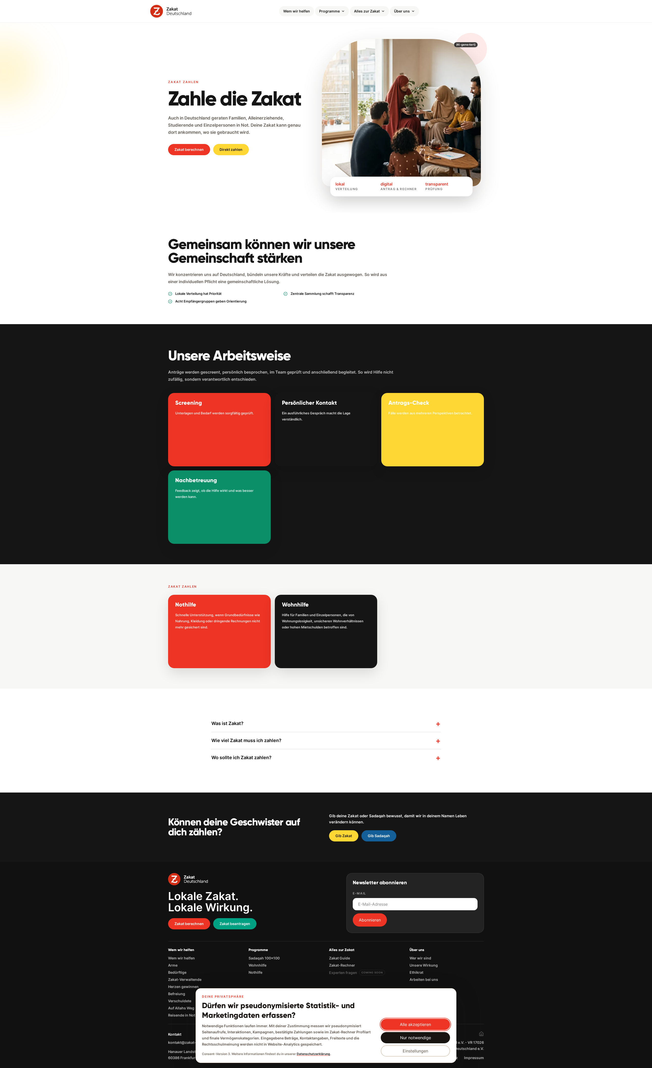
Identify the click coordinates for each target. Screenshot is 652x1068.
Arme (173, 965)
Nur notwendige (415, 1037)
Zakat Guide (339, 958)
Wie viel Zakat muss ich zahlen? (326, 740)
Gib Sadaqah (379, 836)
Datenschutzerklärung (313, 1054)
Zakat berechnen (189, 149)
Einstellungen (415, 1050)
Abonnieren (370, 919)
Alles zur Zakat (367, 11)
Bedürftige (177, 972)
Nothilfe (255, 972)
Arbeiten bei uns (424, 979)
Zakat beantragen (235, 923)
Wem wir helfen (296, 11)
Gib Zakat (343, 836)
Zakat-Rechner (342, 965)
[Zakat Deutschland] (170, 11)
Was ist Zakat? (326, 723)
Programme (329, 11)
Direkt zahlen (231, 149)
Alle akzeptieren (415, 1024)
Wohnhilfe (257, 965)
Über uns (402, 11)
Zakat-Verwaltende (184, 979)
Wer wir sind (420, 958)
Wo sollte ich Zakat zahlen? (326, 757)
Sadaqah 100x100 (264, 958)
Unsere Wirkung (424, 965)
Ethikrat (416, 972)
